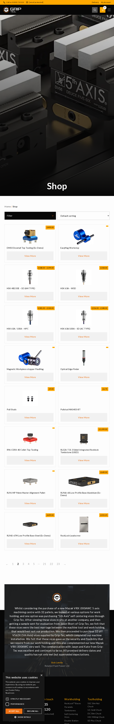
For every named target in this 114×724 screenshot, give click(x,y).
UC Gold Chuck (95, 710)
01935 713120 (44, 706)
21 (44, 563)
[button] (24, 717)
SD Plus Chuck (94, 720)
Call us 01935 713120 (15, 2)
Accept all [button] (14, 711)
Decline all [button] (32, 711)
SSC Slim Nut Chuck (94, 705)
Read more (10, 693)
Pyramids (68, 707)
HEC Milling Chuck (96, 717)
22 (51, 563)
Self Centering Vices (71, 715)
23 (58, 563)
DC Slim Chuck (94, 713)
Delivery (95, 2)
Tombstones (70, 710)
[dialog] (23, 696)
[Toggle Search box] (95, 10)
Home (7, 206)
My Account (106, 2)
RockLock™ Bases (72, 703)
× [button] (41, 675)
